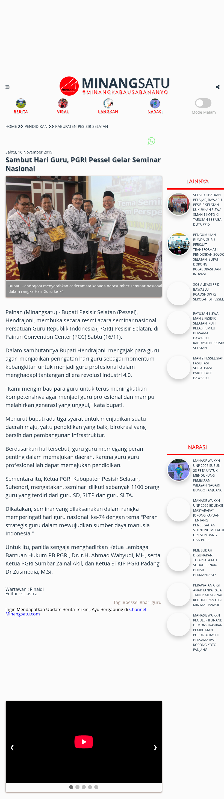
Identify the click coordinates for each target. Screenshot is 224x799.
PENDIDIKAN (36, 126)
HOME (11, 126)
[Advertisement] (112, 38)
